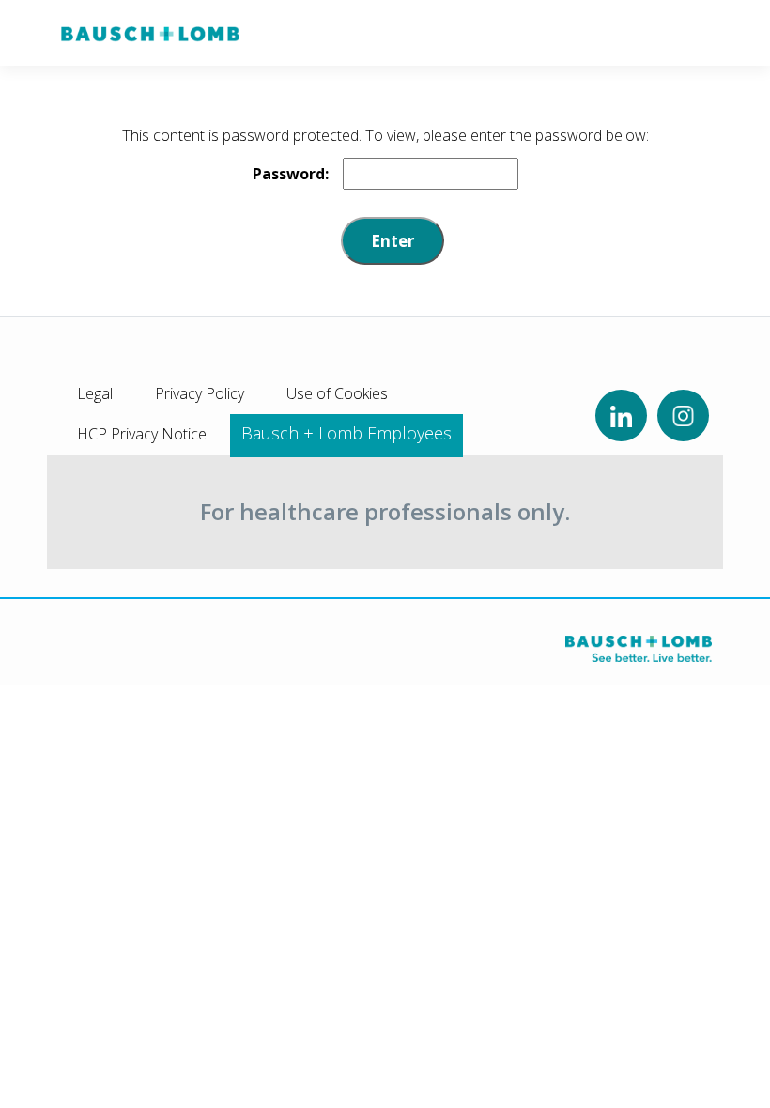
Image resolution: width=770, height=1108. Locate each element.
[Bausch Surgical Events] (150, 32)
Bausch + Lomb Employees (346, 433)
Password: (291, 173)
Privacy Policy (199, 393)
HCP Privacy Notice (142, 433)
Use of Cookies (337, 393)
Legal (95, 393)
